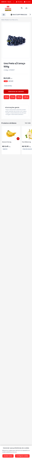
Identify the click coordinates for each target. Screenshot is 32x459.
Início (2, 20)
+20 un (26, 97)
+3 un (6, 97)
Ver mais (28, 123)
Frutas (7, 20)
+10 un (19, 97)
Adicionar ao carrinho (16, 92)
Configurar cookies (22, 456)
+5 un (12, 97)
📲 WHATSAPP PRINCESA (18, 15)
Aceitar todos (8, 456)
